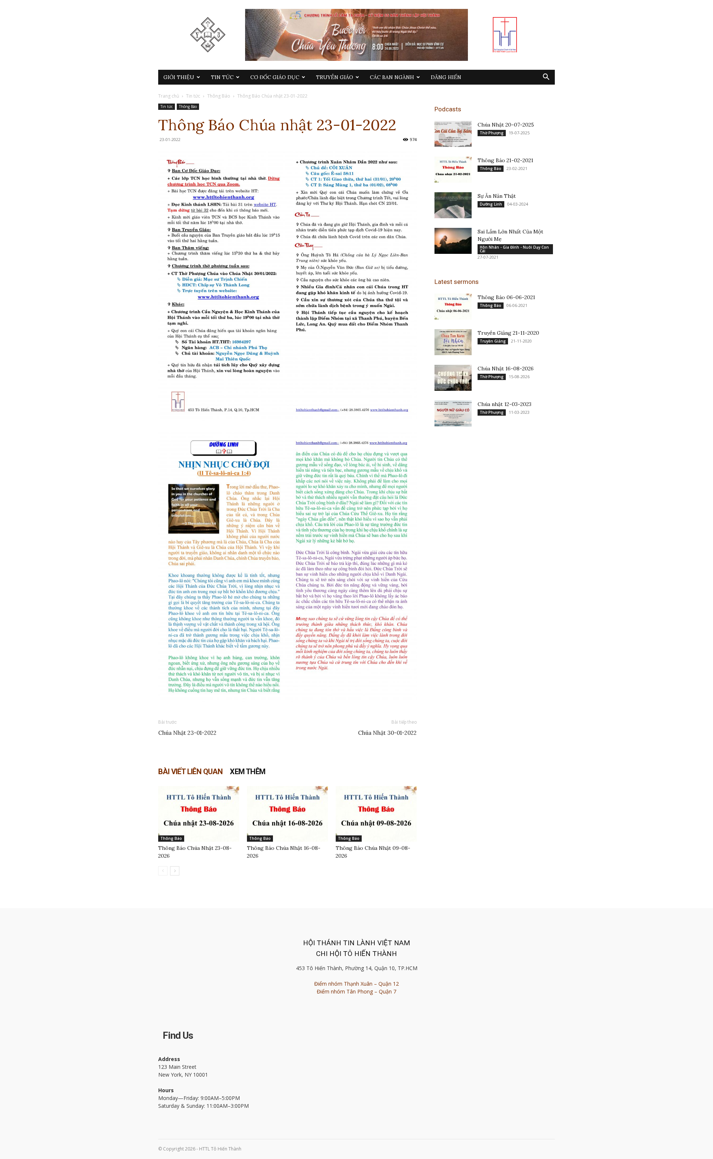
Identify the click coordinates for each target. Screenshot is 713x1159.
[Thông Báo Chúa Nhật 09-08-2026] (376, 814)
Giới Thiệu (178, 77)
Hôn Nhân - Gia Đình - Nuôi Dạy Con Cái (514, 249)
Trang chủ (168, 96)
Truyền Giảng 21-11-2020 (508, 333)
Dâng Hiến (446, 77)
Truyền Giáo (334, 77)
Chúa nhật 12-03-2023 (504, 404)
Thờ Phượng (492, 132)
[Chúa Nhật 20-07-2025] (453, 134)
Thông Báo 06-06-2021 (506, 297)
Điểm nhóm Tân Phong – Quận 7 (356, 991)
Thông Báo (218, 96)
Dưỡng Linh (491, 204)
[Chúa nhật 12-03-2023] (453, 413)
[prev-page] (162, 870)
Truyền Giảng (493, 341)
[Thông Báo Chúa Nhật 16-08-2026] (287, 814)
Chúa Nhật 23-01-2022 (187, 732)
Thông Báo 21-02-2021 (505, 160)
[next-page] (174, 870)
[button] (546, 77)
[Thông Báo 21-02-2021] (453, 170)
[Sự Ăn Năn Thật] (453, 205)
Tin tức (222, 77)
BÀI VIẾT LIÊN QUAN (190, 771)
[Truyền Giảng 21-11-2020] (453, 342)
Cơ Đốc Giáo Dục (274, 77)
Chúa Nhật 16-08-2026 (506, 368)
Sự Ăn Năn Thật (497, 196)
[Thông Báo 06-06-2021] (453, 307)
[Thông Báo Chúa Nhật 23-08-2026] (198, 814)
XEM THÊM (247, 771)
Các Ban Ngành (392, 77)
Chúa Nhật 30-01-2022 (387, 732)
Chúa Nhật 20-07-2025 (506, 124)
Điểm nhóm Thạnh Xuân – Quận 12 (356, 983)
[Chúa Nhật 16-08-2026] (453, 378)
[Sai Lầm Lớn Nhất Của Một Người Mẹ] (453, 241)
